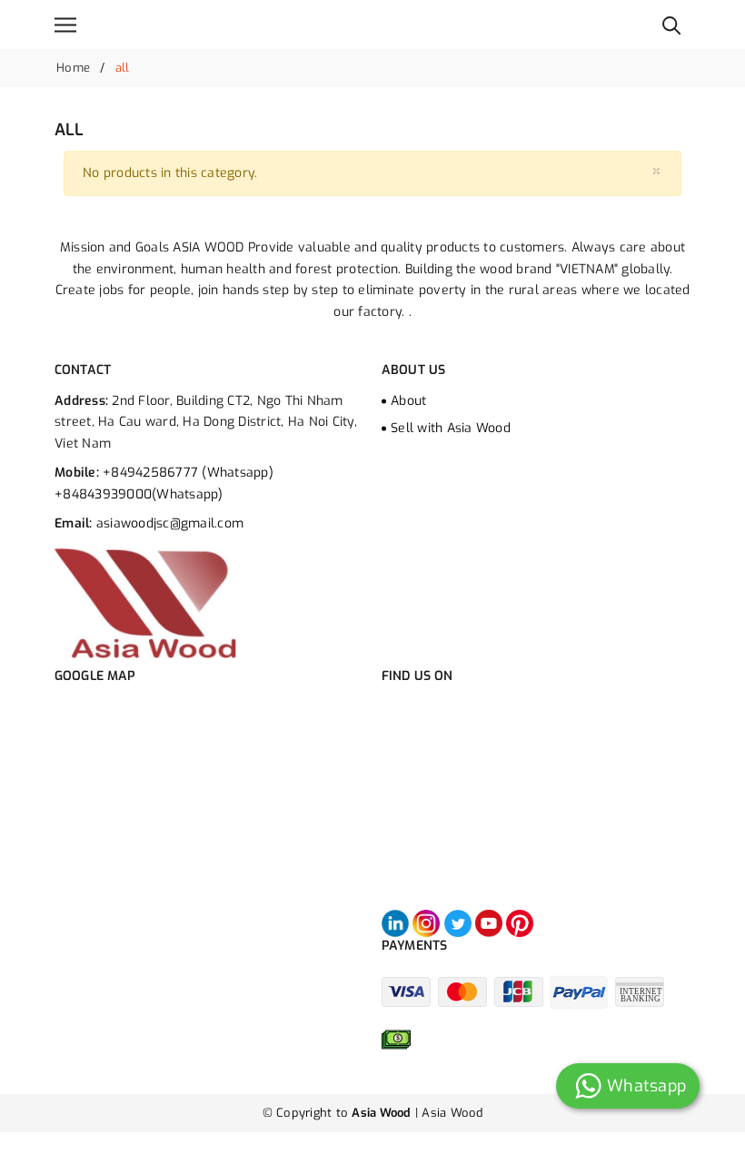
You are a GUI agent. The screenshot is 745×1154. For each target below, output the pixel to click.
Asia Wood (452, 1112)
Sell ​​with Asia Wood (451, 428)
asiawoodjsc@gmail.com (169, 523)
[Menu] (65, 25)
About (408, 400)
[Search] (671, 24)
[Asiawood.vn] (145, 602)
